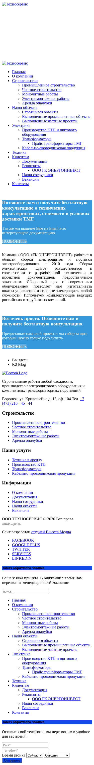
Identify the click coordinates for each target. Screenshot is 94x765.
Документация (34, 161)
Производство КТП (29, 464)
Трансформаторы (36, 139)
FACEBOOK (23, 540)
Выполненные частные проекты (49, 121)
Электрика (21, 125)
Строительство (25, 80)
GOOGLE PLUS (26, 545)
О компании (22, 76)
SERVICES (21, 554)
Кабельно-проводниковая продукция (53, 148)
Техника (19, 152)
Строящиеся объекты (40, 112)
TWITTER (21, 549)
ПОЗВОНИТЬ (14, 241)
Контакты (20, 184)
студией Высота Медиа (51, 532)
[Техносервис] (15, 4)
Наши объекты (24, 107)
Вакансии (30, 179)
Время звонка (13, 755)
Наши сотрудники (37, 175)
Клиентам (20, 157)
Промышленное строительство (48, 85)
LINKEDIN (22, 558)
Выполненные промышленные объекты (56, 116)
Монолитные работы (40, 94)
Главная (19, 72)
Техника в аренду (27, 460)
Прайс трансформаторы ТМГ (57, 143)
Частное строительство (41, 89)
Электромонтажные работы (45, 98)
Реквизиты (31, 166)
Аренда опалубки (37, 103)
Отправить (12, 760)
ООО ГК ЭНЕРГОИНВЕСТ (56, 170)
